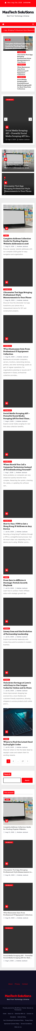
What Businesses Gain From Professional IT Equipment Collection (23, 70)
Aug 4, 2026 (12, 139)
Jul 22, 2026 (9, 637)
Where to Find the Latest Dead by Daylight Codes (18, 743)
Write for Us (18, 1027)
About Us (10, 1013)
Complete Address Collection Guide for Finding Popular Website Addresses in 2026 (17, 46)
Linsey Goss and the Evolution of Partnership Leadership (17, 632)
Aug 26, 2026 (10, 300)
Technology (21, 52)
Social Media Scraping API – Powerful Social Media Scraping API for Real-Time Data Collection (24, 84)
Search (7, 774)
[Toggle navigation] (33, 24)
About (10, 984)
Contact (25, 984)
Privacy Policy (29, 1020)
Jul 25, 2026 (9, 531)
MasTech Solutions (18, 12)
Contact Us (30, 1013)
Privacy (17, 984)
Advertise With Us (20, 1013)
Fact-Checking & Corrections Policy (13, 1020)
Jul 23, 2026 (9, 588)
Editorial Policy (22, 1017)
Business (6, 628)
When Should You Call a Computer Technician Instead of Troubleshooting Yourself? (17, 467)
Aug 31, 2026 (10, 246)
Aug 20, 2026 (10, 357)
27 (23, 761)
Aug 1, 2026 (9, 472)
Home (4, 1013)
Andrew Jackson (24, 139)
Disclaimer (13, 1017)
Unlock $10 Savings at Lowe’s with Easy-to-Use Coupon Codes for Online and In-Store (17, 685)
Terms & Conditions (26, 1023)
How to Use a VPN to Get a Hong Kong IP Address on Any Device (17, 526)
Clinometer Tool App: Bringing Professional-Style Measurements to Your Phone (25, 58)
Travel (8, 39)
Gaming (6, 577)
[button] (30, 119)
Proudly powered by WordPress (12, 1008)
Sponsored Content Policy (11, 1023)
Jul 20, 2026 (9, 690)
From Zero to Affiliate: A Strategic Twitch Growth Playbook (15, 583)
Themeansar (17, 1010)
